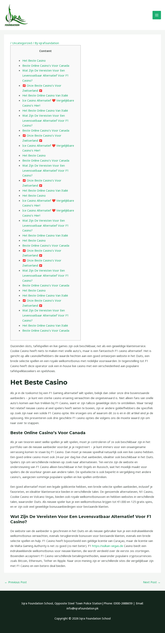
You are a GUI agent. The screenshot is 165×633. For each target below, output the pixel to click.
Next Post (152, 582)
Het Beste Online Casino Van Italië (45, 95)
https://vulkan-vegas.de (107, 546)
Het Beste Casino (34, 60)
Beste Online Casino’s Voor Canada (45, 65)
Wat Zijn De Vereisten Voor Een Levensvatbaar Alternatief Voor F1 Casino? (45, 75)
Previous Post (15, 582)
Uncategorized (22, 43)
